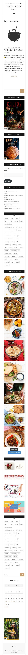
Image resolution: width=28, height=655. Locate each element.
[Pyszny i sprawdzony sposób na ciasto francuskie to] (14, 307)
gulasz (6, 233)
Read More (14, 76)
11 (11, 595)
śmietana (7, 265)
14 (19, 595)
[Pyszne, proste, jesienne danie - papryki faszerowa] (14, 436)
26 (14, 601)
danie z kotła (19, 227)
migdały (14, 244)
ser (18, 250)
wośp (11, 259)
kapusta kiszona (8, 235)
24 (8, 601)
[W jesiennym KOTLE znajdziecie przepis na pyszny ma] (14, 393)
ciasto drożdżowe (8, 224)
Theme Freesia (17, 650)
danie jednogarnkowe (9, 227)
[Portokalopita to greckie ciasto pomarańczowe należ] (14, 329)
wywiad (16, 259)
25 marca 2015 (7, 52)
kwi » (7, 607)
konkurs (12, 241)
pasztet (15, 247)
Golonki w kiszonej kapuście (10, 191)
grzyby (19, 230)
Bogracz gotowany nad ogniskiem (11, 201)
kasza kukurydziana (9, 238)
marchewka (7, 244)
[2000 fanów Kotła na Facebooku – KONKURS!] (14, 34)
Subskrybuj (7, 181)
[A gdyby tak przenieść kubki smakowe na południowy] (14, 286)
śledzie (17, 262)
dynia (14, 230)
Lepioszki (6, 197)
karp (15, 235)
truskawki (14, 256)
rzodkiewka (13, 250)
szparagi (15, 253)
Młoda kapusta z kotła (9, 199)
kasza (19, 235)
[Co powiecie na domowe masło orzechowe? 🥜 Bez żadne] (14, 350)
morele (19, 244)
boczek (17, 218)
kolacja (6, 241)
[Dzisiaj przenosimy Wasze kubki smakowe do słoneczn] (14, 372)
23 (6, 601)
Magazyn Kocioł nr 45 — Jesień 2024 (12, 208)
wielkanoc (21, 256)
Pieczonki (6, 193)
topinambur (7, 256)
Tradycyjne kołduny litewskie (10, 206)
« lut (5, 607)
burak (6, 221)
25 (11, 601)
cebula (11, 221)
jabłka (11, 233)
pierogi (21, 247)
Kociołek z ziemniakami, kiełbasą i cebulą (13, 195)
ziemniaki (7, 262)
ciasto (21, 221)
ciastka (16, 221)
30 (6, 604)
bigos (12, 218)
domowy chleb (8, 230)
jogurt (16, 233)
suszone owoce (8, 253)
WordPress (14, 652)
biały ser (6, 218)
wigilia (6, 259)
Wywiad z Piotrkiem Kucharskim (11, 203)
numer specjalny (8, 247)
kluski (17, 238)
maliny (17, 241)
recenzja (6, 250)
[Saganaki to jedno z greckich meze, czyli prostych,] (14, 415)
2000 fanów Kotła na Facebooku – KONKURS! (13, 48)
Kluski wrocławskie (8, 204)
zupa (12, 262)
